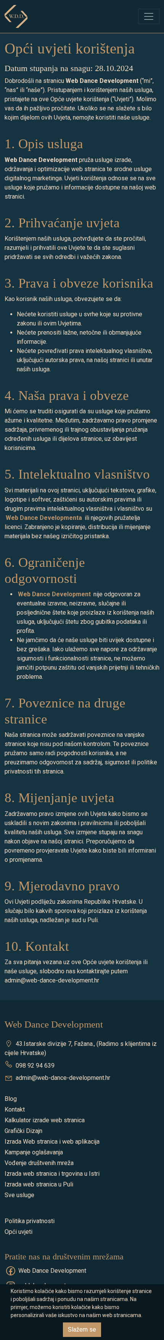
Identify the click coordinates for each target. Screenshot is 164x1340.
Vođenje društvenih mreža (39, 1163)
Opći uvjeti (18, 1231)
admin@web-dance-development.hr (63, 1077)
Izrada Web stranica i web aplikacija (52, 1141)
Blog (11, 1098)
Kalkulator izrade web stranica (45, 1120)
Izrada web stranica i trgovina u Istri (52, 1173)
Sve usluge (19, 1195)
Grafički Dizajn (23, 1130)
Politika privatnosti (30, 1221)
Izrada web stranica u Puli (39, 1184)
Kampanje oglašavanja (34, 1152)
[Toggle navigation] (148, 16)
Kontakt (15, 1109)
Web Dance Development (52, 1270)
